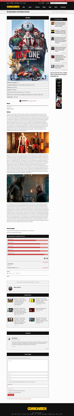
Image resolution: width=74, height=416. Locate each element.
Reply (47, 348)
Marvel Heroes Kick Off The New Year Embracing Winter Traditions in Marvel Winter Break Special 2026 (60, 24)
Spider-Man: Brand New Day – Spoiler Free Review (41, 309)
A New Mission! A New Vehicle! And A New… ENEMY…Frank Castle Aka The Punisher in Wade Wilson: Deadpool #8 (60, 58)
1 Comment (37, 282)
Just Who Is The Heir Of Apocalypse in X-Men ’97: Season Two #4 (30, 0)
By (25, 282)
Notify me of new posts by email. (14, 392)
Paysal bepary (14, 338)
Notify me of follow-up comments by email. (16, 390)
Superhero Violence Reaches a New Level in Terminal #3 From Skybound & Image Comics (60, 49)
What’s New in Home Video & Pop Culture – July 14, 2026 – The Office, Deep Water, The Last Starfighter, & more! (42, 320)
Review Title (10, 384)
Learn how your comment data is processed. (24, 398)
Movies (21, 282)
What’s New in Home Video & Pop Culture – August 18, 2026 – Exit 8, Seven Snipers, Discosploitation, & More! (42, 300)
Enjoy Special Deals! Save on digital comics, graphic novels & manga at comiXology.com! (58, 74)
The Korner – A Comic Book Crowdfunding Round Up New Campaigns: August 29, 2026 (60, 32)
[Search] (66, 3)
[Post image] (10, 300)
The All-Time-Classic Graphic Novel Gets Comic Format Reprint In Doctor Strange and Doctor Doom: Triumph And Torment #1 (60, 40)
